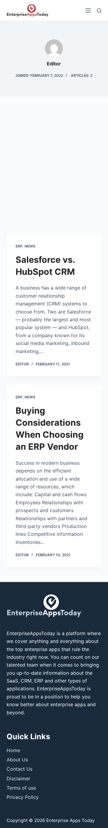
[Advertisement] (54, 168)
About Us (17, 760)
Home (13, 750)
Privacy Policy (23, 797)
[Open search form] (99, 10)
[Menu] (88, 10)
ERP (19, 246)
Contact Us (19, 769)
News (30, 246)
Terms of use (21, 788)
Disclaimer (18, 779)
